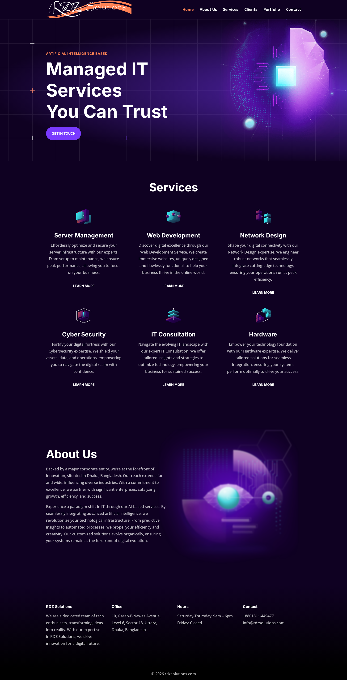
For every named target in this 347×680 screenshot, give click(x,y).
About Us (208, 10)
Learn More (84, 286)
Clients (250, 10)
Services (230, 10)
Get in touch (63, 133)
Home (188, 10)
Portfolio (271, 10)
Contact (293, 10)
